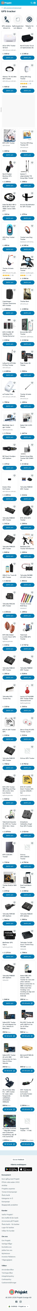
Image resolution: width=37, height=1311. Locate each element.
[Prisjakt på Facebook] (16, 1301)
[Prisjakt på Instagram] (20, 1301)
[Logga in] (34, 3)
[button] (14, 34)
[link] (9, 46)
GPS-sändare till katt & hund (12, 8)
